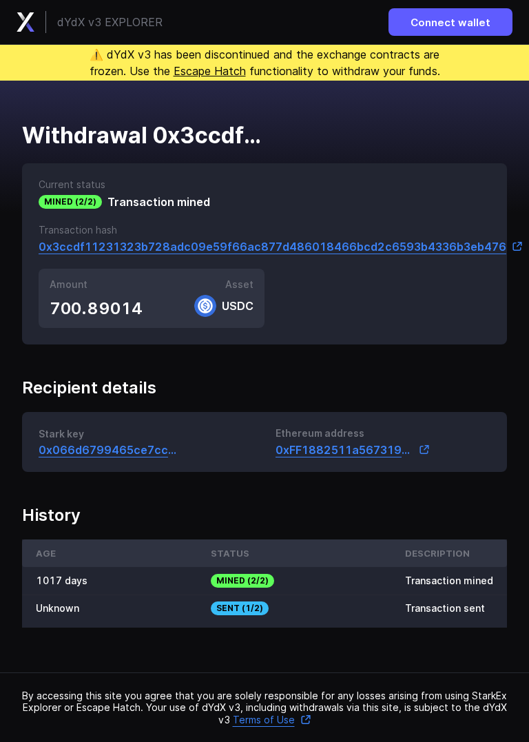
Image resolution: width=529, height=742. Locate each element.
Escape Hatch (210, 71)
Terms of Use (264, 719)
